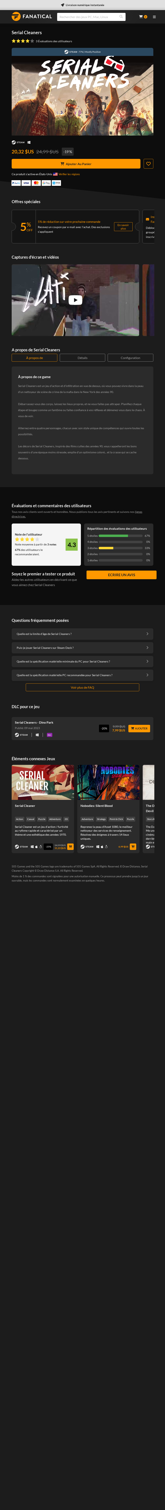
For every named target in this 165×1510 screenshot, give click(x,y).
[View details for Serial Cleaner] (43, 782)
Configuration (130, 358)
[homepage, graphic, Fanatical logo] (32, 16)
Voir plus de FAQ (82, 687)
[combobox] (95, 17)
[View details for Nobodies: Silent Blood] (108, 782)
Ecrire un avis (121, 575)
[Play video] (75, 300)
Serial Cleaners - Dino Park (34, 722)
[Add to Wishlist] (148, 164)
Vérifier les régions (69, 174)
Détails (83, 358)
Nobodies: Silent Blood (96, 805)
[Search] (121, 17)
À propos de (34, 358)
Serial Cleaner (25, 805)
